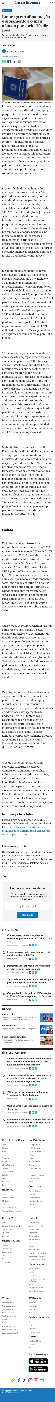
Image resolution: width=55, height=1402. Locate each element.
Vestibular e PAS (35, 1168)
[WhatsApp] (4, 62)
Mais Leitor (6, 1262)
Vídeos (4, 1319)
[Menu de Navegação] (3, 3)
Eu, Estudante (37, 1140)
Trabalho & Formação (36, 1151)
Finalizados (33, 1204)
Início (4, 45)
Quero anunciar (34, 1269)
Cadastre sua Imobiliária (37, 1260)
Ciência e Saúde (8, 1172)
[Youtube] (36, 1380)
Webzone (5, 1233)
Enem (31, 1158)
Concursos (35, 1186)
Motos (4, 1323)
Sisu (30, 1172)
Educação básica (35, 1145)
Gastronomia (7, 1229)
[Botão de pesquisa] (51, 3)
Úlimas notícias (34, 1236)
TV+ (3, 1259)
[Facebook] (9, 62)
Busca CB (5, 1204)
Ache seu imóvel (34, 1223)
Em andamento (34, 1198)
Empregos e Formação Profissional (37, 1280)
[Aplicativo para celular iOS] (38, 1361)
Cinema (5, 1245)
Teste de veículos (8, 1313)
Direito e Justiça (8, 1198)
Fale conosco (33, 1182)
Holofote (5, 1178)
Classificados (36, 1264)
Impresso (7, 1189)
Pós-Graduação (34, 1178)
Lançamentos (33, 1233)
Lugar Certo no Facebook (38, 1253)
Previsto (32, 1194)
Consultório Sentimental (11, 1226)
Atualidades (33, 1329)
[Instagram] (30, 1380)
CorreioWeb (9, 1218)
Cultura (31, 1165)
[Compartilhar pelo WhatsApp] (36, 946)
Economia (5, 1158)
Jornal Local (33, 1306)
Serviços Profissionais (36, 1288)
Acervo (13, 45)
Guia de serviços (35, 1239)
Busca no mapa (34, 1229)
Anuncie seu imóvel (36, 1226)
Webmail (5, 1236)
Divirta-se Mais (11, 1240)
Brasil (4, 1155)
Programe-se (7, 1249)
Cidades (5, 1148)
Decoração (32, 1246)
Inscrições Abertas (35, 1201)
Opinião (5, 1175)
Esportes (5, 1168)
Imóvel (33, 1218)
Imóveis (31, 1272)
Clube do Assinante (9, 1208)
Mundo (4, 1162)
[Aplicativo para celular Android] (38, 1369)
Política (4, 1151)
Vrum (5, 1298)
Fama (4, 1223)
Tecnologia (6, 1182)
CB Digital (5, 1201)
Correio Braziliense (13, 1140)
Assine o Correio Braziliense (12, 1211)
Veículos (32, 1276)
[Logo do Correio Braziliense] (27, 2)
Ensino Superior (34, 1148)
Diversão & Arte (8, 1165)
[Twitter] (14, 62)
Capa (4, 1145)
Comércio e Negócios (36, 1291)
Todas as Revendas (9, 1330)
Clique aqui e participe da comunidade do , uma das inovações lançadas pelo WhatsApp (26, 831)
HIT (3, 1255)
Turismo (5, 1185)
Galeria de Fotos (35, 1249)
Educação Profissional (36, 1175)
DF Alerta (32, 1303)
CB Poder (32, 1309)
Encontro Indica (34, 1332)
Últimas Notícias (35, 1162)
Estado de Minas (35, 1341)
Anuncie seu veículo (9, 1306)
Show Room (33, 1243)
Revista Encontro (39, 1317)
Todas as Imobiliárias (36, 1256)
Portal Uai (32, 1344)
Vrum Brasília (33, 1313)
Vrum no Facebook (9, 1326)
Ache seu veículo (8, 1303)
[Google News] (19, 62)
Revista (31, 1325)
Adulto (31, 1284)
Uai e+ (31, 1348)
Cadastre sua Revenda (10, 1333)
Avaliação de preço (9, 1316)
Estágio (31, 1155)
